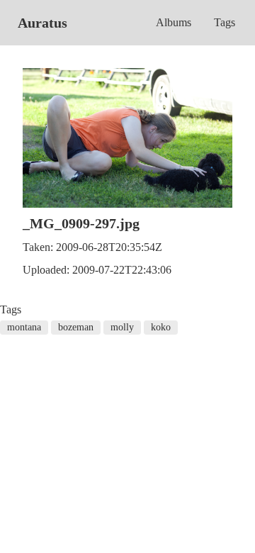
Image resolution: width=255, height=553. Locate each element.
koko (161, 327)
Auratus (42, 22)
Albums (173, 22)
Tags (224, 22)
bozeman (76, 327)
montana (24, 327)
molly (122, 327)
